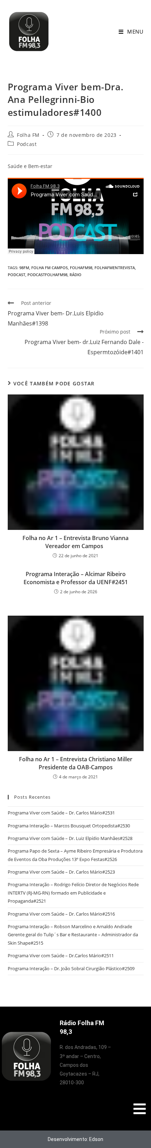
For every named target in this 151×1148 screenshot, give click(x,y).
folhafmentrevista (114, 267)
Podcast (27, 144)
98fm (24, 267)
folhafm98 (81, 267)
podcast (16, 274)
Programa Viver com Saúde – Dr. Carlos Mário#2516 (61, 914)
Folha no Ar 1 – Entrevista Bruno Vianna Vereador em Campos (75, 542)
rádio (75, 274)
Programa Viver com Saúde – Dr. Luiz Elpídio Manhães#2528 (70, 838)
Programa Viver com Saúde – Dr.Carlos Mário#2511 (61, 955)
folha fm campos (49, 267)
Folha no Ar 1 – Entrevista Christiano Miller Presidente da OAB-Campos (75, 763)
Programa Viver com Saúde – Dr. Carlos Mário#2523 (61, 872)
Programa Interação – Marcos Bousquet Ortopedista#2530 (69, 825)
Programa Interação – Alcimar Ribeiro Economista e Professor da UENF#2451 (76, 578)
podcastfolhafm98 (47, 274)
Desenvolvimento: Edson (75, 1139)
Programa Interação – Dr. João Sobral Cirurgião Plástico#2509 (71, 968)
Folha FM (28, 135)
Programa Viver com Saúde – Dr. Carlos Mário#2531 (61, 813)
